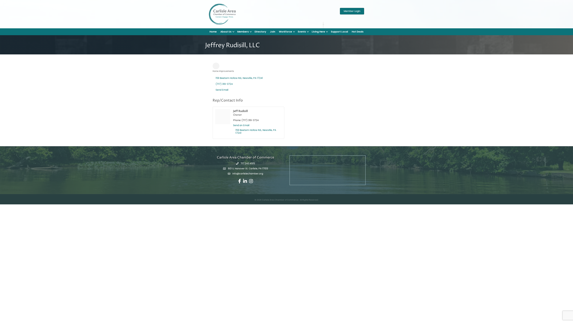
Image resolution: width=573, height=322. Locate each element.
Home (213, 31)
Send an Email (241, 125)
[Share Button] (216, 66)
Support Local (339, 31)
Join (272, 31)
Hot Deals (357, 31)
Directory (260, 31)
